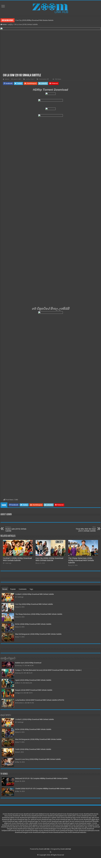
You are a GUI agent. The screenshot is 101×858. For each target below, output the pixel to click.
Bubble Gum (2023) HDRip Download (28, 663)
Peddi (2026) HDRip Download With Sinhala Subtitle (33, 749)
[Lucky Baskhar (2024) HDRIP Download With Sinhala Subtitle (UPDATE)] (8, 703)
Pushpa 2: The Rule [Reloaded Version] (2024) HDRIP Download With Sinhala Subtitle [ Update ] (48, 670)
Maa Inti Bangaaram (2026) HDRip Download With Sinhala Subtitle (38, 634)
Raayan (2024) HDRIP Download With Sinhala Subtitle (33, 690)
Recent (4, 589)
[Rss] (50, 851)
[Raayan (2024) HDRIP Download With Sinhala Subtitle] (8, 693)
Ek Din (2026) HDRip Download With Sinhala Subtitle (33, 624)
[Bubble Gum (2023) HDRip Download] (8, 664)
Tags (31, 589)
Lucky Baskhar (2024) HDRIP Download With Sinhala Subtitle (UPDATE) (39, 700)
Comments (22, 589)
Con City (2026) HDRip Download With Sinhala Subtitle (34, 20)
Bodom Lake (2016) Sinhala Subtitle (15, 529)
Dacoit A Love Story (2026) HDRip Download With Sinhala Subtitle (38, 759)
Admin (7, 79)
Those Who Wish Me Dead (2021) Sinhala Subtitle (86, 529)
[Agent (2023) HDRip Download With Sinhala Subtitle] (8, 683)
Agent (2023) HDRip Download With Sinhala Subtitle (33, 680)
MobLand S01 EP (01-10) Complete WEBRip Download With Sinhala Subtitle (41, 778)
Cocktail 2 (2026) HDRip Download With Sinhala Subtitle (17, 559)
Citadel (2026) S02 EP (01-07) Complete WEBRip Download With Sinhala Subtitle (43, 788)
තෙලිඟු (10, 24)
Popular (13, 589)
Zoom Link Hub (44, 849)
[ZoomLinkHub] (50, 8)
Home (4, 24)
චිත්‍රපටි (32, 79)
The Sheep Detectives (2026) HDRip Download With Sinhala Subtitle (81, 560)
